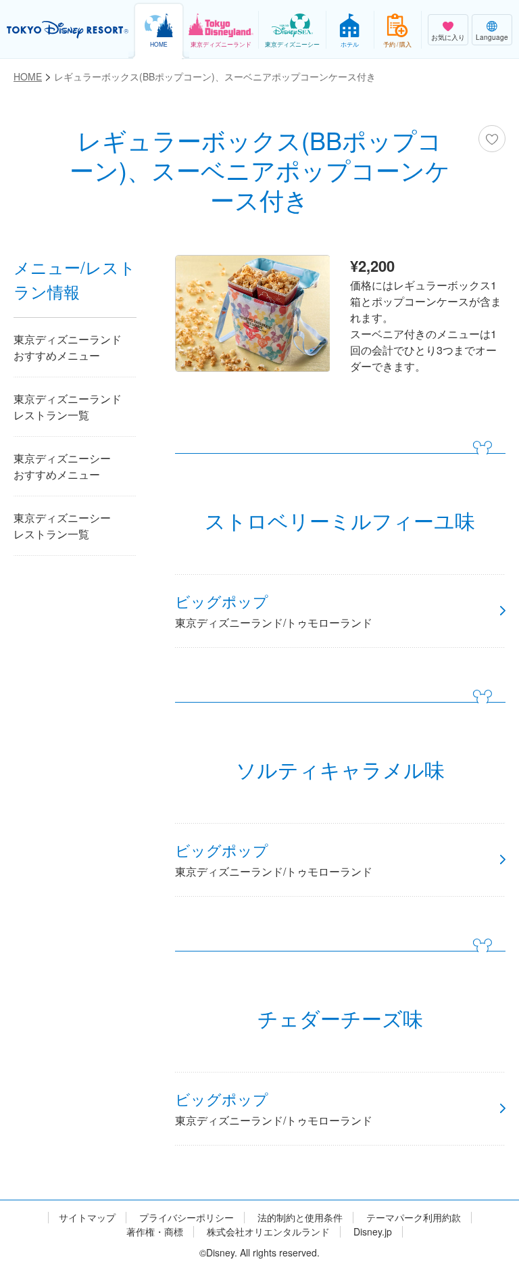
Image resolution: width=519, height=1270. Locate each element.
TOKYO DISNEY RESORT (67, 30)
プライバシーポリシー (186, 1217)
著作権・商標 (154, 1232)
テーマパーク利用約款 (413, 1217)
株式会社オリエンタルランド (268, 1232)
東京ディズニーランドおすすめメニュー (68, 347)
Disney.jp (372, 1232)
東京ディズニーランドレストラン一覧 (68, 407)
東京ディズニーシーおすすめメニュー (62, 466)
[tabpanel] (252, 317)
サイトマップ (87, 1217)
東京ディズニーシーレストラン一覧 (62, 526)
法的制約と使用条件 (300, 1217)
